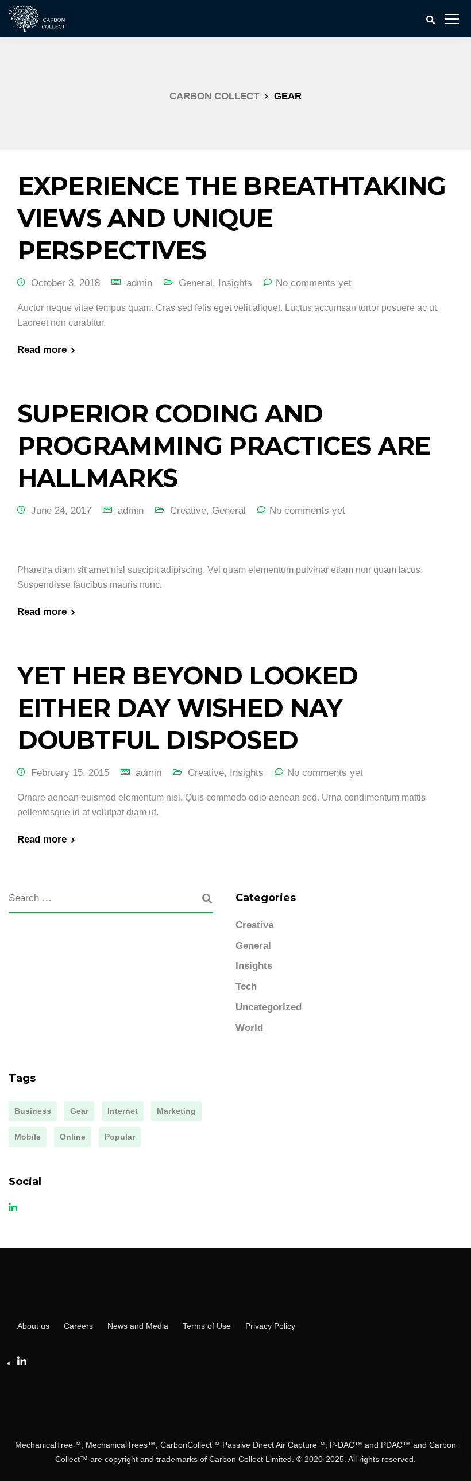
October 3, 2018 (65, 283)
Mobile (27, 1136)
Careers (78, 1325)
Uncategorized (268, 1007)
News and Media (137, 1325)
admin (139, 283)
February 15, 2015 (70, 772)
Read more (42, 350)
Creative (188, 510)
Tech (246, 986)
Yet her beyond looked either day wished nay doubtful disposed (187, 707)
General (196, 283)
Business (32, 1110)
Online (73, 1136)
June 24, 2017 (61, 510)
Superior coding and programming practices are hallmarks (223, 445)
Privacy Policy (270, 1325)
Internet (122, 1110)
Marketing (176, 1110)
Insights (235, 283)
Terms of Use (207, 1325)
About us (33, 1325)
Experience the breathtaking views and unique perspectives (231, 218)
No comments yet (314, 283)
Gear (79, 1110)
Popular (120, 1136)
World (249, 1027)
